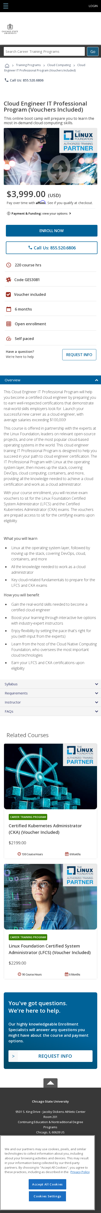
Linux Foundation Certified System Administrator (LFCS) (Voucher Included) (50, 949)
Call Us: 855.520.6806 (23, 80)
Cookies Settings (47, 1196)
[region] (47, 1172)
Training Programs (28, 65)
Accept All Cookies (47, 1184)
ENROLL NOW (51, 230)
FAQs (9, 711)
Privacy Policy (80, 1172)
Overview (12, 380)
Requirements (16, 693)
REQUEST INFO (79, 354)
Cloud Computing (59, 65)
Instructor (13, 702)
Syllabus (11, 684)
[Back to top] (50, 1101)
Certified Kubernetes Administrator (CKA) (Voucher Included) (45, 829)
